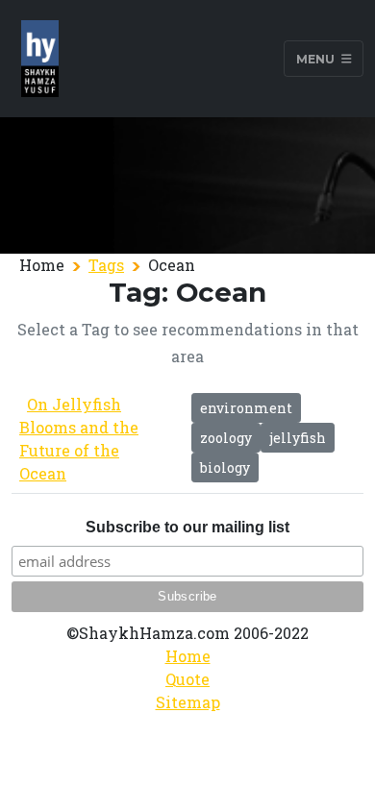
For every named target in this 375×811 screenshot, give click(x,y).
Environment (246, 408)
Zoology (226, 438)
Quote (187, 679)
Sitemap (188, 702)
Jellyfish (297, 438)
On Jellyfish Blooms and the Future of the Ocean (78, 438)
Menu (317, 58)
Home (188, 656)
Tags (106, 265)
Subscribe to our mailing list (187, 527)
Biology (225, 467)
